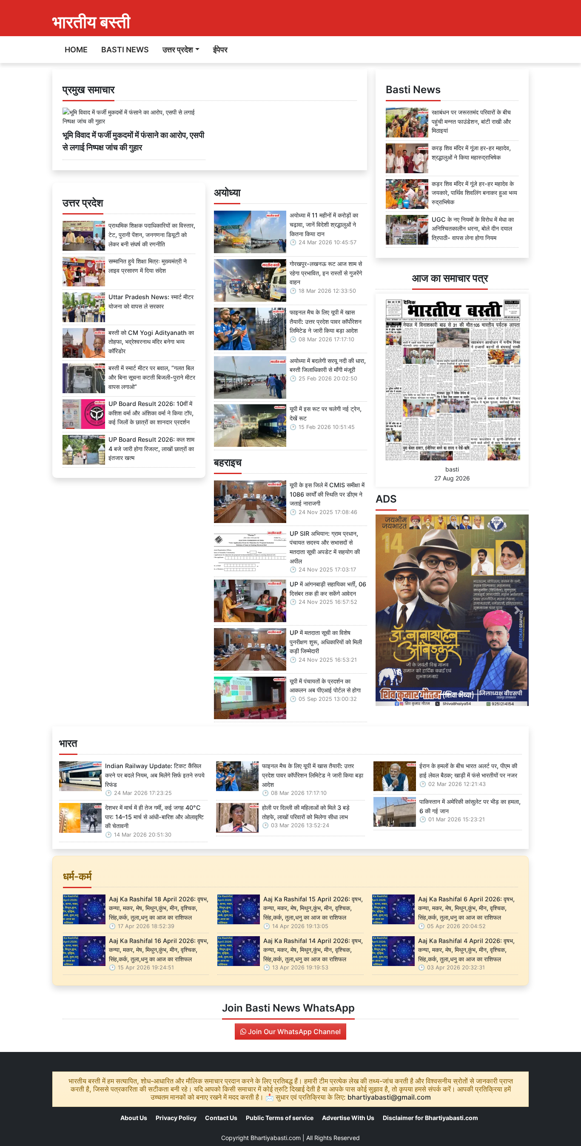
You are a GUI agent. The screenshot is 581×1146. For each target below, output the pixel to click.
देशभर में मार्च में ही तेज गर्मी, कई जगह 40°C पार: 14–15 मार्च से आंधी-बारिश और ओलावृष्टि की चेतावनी (154, 816)
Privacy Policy (176, 1117)
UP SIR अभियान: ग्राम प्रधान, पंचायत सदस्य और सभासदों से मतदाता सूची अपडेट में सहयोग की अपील (325, 547)
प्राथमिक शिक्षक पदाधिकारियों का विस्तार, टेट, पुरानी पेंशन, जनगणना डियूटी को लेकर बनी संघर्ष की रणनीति (151, 234)
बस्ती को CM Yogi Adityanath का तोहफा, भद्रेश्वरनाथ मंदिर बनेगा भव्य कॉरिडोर (151, 341)
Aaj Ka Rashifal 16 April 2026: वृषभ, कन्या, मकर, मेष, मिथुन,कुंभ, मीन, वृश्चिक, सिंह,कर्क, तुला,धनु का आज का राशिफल (158, 950)
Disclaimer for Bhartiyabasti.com (430, 1117)
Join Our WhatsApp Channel (293, 1031)
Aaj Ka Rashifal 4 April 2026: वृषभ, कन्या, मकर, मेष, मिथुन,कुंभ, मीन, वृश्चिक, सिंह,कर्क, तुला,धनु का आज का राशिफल (466, 950)
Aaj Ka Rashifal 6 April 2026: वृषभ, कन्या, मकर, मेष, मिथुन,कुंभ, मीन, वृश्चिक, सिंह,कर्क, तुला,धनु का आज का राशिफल (466, 908)
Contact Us (221, 1117)
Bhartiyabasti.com (276, 1137)
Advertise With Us (348, 1117)
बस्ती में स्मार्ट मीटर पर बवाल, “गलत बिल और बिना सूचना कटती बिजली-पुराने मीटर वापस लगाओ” (151, 377)
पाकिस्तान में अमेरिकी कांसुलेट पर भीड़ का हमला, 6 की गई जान (470, 806)
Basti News (125, 49)
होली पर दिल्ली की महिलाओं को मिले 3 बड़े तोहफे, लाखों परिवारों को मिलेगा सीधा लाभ (306, 812)
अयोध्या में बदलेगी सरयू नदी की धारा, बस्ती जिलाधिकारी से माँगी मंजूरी (328, 365)
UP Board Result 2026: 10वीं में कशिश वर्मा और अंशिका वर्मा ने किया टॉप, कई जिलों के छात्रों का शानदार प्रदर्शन (151, 413)
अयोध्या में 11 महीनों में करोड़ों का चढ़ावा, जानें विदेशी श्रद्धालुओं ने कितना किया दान (324, 224)
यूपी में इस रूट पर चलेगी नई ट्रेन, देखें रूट (326, 413)
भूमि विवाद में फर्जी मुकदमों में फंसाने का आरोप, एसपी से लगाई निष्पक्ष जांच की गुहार (133, 141)
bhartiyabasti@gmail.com (389, 1097)
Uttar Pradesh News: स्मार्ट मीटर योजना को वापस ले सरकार (151, 301)
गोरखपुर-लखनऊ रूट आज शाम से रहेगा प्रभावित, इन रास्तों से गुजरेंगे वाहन (326, 273)
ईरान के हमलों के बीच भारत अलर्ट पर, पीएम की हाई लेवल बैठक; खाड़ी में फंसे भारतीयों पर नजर (468, 770)
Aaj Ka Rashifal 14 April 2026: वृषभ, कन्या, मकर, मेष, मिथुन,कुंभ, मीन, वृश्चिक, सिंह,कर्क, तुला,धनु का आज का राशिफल (313, 950)
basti (452, 469)
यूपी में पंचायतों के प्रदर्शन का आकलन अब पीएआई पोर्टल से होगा (325, 685)
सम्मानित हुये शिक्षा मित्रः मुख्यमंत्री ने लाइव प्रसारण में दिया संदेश (147, 265)
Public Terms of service (279, 1117)
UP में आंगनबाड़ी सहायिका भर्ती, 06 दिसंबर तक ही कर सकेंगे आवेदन (328, 588)
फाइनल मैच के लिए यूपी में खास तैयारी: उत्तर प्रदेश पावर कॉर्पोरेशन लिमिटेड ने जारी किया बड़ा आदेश (326, 321)
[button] (387, 610)
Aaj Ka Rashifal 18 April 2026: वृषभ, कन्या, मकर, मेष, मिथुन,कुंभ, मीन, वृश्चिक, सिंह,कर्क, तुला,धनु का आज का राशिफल (158, 908)
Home (76, 49)
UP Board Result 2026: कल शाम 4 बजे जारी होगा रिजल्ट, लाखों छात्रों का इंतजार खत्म (151, 448)
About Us (133, 1117)
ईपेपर (220, 49)
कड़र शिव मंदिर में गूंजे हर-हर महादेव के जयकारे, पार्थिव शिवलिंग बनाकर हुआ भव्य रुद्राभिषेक (474, 193)
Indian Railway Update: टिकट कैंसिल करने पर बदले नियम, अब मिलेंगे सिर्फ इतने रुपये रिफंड (155, 775)
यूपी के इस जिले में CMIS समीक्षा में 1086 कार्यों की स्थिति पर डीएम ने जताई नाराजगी (327, 494)
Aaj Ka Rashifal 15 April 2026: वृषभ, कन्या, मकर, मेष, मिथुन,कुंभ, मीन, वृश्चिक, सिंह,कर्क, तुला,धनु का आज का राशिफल (313, 908)
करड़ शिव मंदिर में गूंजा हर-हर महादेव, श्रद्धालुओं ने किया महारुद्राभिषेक (471, 152)
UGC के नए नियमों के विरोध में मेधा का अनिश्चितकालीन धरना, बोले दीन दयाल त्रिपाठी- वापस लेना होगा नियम (473, 228)
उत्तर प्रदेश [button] (177, 49)
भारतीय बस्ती (91, 21)
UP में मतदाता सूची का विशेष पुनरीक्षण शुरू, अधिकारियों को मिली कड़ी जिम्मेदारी (326, 641)
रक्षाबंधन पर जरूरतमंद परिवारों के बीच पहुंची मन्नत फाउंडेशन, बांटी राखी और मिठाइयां (471, 121)
